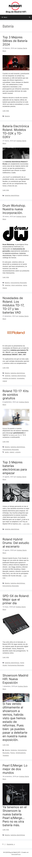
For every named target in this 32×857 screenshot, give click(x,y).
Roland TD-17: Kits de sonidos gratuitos (16, 394)
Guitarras (14, 750)
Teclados (6, 755)
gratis (7, 452)
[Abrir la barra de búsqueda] (29, 17)
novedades (20, 378)
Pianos (12, 753)
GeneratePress (16, 854)
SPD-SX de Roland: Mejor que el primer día (16, 599)
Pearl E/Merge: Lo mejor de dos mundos (15, 769)
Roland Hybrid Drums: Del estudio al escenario (16, 542)
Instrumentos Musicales (19, 283)
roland (5, 381)
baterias (7, 285)
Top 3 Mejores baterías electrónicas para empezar (15, 467)
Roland (5, 428)
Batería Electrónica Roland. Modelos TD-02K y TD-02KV (16, 131)
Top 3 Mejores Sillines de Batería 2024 (15, 40)
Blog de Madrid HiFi (16, 11)
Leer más (6, 111)
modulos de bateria (9, 378)
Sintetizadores (21, 753)
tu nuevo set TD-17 (15, 435)
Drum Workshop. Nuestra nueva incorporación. (14, 209)
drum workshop (16, 285)
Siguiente (11, 844)
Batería (7, 116)
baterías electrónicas (12, 195)
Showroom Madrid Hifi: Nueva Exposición (15, 679)
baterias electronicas (18, 376)
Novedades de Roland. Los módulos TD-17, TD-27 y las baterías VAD (13, 305)
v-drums (18, 452)
